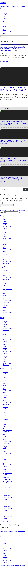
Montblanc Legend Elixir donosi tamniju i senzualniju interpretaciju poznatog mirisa (13, 123)
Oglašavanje (6, 471)
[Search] (25, 189)
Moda (4, 15)
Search (2, 212)
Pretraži (3, 2)
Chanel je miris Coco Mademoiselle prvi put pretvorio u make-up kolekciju (13, 141)
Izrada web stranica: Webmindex (12, 531)
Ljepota (5, 16)
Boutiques (6, 22)
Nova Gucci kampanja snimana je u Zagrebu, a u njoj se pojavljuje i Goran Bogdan (13, 160)
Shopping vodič (7, 20)
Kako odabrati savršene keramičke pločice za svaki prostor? (13, 47)
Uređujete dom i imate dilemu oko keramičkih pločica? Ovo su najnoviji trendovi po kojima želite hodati (14, 89)
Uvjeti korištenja (7, 473)
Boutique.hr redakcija (6, 50)
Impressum (6, 469)
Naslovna (5, 13)
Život (4, 18)
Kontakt (5, 475)
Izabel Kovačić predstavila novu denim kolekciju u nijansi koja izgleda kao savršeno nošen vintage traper (13, 179)
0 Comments (3, 61)
